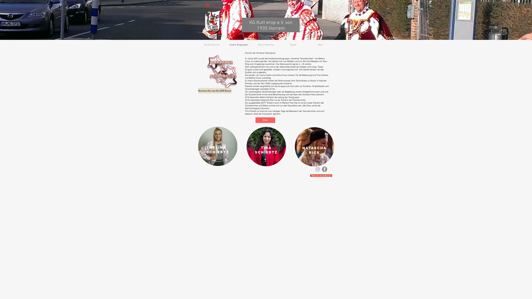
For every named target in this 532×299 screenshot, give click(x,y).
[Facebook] (324, 169)
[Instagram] (317, 169)
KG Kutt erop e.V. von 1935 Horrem (270, 25)
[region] (217, 146)
